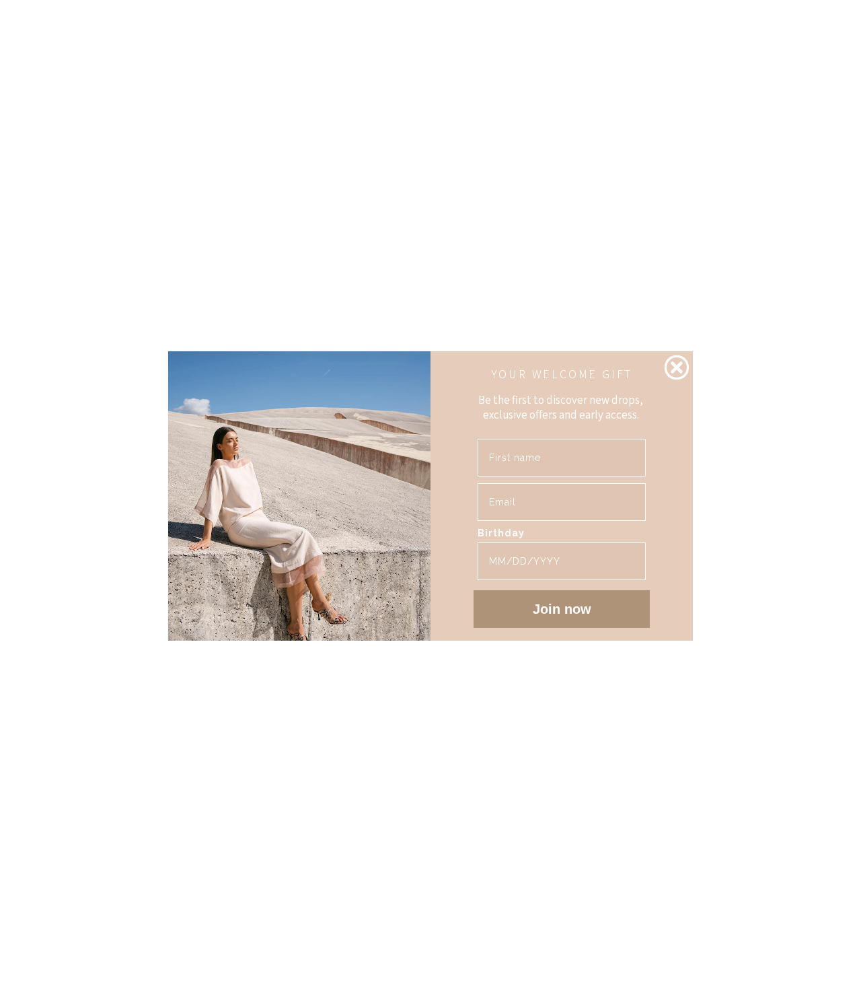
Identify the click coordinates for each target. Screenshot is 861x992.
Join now (562, 609)
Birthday (501, 533)
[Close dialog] (676, 367)
